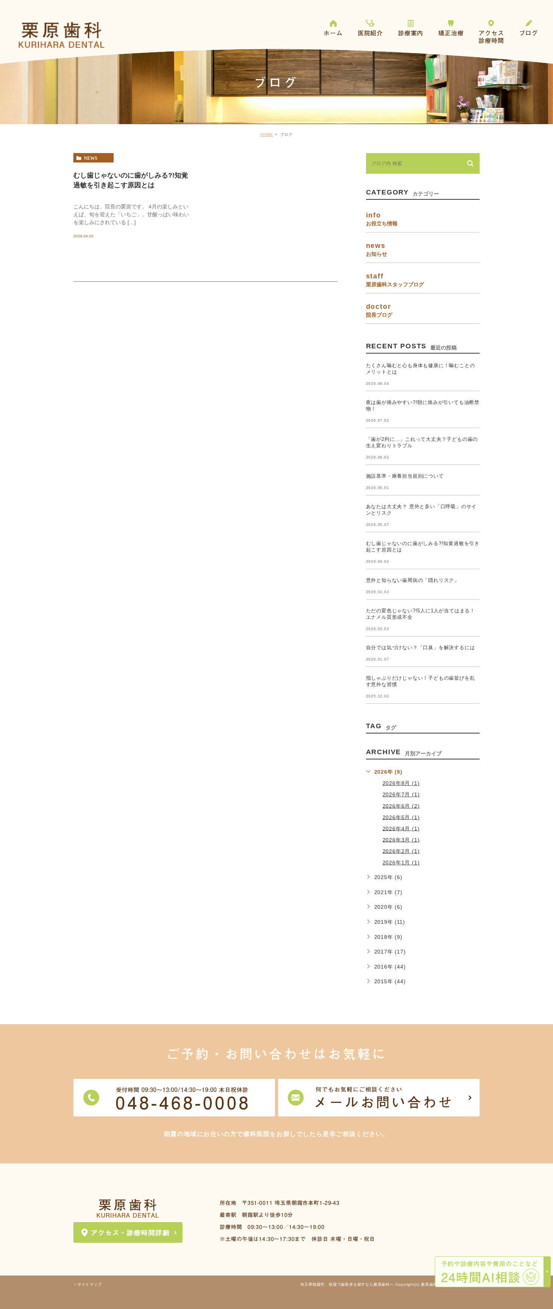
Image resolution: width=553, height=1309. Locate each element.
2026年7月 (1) (401, 794)
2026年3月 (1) (401, 840)
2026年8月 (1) (401, 783)
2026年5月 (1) (401, 817)
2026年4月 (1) (401, 828)
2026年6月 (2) (401, 806)
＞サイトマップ (87, 1285)
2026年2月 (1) (401, 851)
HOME (266, 134)
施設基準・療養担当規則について (405, 476)
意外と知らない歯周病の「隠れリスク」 (412, 580)
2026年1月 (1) (401, 863)
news (90, 158)
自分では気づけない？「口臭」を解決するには (420, 647)
